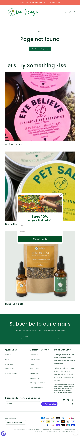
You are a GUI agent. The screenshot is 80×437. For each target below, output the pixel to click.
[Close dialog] (61, 195)
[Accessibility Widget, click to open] (3, 433)
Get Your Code (40, 239)
